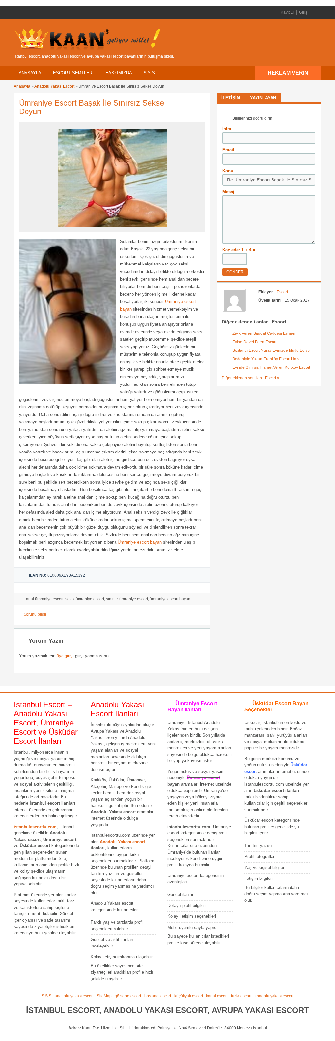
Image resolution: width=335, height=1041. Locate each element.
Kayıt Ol (287, 12)
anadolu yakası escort (74, 996)
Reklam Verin (288, 73)
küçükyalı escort (188, 996)
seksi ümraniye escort (84, 599)
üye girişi (65, 655)
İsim (226, 129)
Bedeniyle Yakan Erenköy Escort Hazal (267, 359)
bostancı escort (157, 996)
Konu (227, 170)
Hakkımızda (118, 72)
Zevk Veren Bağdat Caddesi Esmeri (263, 333)
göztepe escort (128, 996)
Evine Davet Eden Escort (254, 342)
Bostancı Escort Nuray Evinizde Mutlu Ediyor (271, 350)
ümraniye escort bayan (170, 599)
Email (228, 149)
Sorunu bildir (35, 614)
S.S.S (149, 72)
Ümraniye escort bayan (140, 542)
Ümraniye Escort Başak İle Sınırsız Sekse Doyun (91, 107)
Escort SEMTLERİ (73, 72)
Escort (282, 292)
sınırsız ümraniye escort (127, 599)
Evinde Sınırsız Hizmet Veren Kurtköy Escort (271, 367)
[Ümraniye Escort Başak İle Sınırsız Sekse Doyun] (112, 229)
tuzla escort (241, 996)
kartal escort (217, 996)
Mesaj (228, 191)
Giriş (303, 12)
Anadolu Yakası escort (122, 841)
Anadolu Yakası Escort (54, 86)
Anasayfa (30, 72)
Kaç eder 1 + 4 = (238, 249)
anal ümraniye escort (44, 599)
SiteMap (104, 996)
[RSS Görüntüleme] (315, 12)
